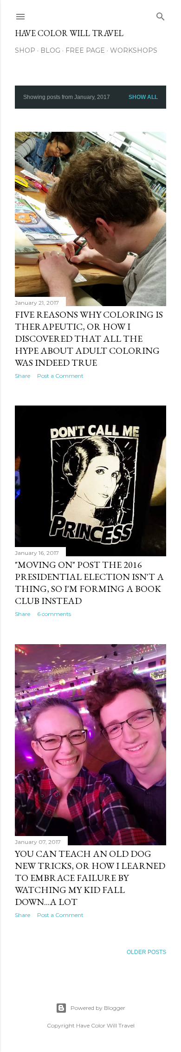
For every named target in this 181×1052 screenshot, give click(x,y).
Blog (50, 50)
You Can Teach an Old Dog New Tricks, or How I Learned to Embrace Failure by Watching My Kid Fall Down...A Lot (90, 878)
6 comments (54, 613)
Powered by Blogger (98, 1007)
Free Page (85, 50)
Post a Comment (60, 375)
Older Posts (146, 952)
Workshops (133, 50)
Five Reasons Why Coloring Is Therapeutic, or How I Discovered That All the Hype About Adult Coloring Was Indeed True (89, 338)
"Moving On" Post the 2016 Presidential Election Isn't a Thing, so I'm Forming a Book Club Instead (89, 583)
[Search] (160, 15)
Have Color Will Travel (69, 33)
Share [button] (22, 375)
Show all (143, 97)
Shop (25, 50)
